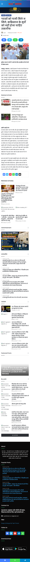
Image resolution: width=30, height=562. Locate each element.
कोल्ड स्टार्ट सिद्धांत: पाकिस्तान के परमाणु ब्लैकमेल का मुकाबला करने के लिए (20, 315)
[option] (15, 366)
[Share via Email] (20, 174)
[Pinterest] (10, 174)
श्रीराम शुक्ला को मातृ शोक (19, 404)
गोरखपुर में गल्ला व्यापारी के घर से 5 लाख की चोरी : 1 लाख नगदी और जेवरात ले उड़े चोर (22, 188)
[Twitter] (9, 39)
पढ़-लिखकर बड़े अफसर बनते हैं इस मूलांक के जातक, (20, 307)
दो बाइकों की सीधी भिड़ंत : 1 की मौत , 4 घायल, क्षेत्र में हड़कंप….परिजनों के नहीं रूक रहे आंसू (7, 218)
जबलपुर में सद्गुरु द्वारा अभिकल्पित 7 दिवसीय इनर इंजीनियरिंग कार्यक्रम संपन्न (19, 117)
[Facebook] (3, 39)
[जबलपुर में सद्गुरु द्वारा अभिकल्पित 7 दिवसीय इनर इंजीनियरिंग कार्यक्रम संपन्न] (5, 117)
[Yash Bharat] (15, 3)
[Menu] (2, 4)
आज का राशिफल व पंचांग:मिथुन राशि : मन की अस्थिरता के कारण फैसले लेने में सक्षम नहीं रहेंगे (20, 324)
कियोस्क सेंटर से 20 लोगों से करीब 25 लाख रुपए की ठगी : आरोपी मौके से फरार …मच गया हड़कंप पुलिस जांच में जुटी (20, 386)
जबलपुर (3, 15)
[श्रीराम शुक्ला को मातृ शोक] (5, 406)
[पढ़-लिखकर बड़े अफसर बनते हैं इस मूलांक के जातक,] (5, 309)
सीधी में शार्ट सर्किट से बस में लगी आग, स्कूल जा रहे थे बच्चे (22, 217)
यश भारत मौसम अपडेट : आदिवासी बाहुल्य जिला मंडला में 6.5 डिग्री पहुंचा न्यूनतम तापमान (20, 396)
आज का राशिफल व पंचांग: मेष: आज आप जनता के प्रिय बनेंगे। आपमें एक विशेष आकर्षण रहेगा (20, 345)
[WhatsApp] (15, 39)
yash (4, 32)
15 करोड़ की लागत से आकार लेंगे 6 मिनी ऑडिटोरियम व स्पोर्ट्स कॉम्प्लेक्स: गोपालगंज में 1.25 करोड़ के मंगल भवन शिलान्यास (14, 371)
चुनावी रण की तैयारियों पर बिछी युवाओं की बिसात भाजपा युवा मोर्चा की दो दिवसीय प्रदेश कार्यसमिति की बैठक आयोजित (7, 198)
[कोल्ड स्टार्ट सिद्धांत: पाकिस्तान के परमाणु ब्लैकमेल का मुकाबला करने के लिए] (5, 316)
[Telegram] (20, 39)
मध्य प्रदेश (9, 15)
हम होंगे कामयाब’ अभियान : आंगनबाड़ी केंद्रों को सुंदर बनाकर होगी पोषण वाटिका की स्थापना (20, 427)
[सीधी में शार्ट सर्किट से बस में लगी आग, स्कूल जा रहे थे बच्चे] (22, 210)
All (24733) (15, 435)
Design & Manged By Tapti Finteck (10, 523)
